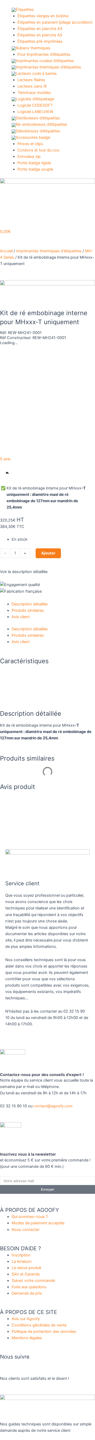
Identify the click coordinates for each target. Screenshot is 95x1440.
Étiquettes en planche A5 (39, 35)
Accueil (6, 251)
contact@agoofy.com (53, 1106)
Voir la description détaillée (24, 571)
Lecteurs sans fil (31, 86)
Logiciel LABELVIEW (35, 111)
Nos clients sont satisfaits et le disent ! (34, 1378)
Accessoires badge (33, 137)
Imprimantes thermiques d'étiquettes (49, 251)
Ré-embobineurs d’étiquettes (41, 124)
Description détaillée (30, 604)
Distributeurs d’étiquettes (38, 118)
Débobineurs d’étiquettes (38, 131)
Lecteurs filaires (31, 79)
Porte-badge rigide (34, 163)
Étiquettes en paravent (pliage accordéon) (54, 22)
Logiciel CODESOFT (35, 105)
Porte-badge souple (35, 169)
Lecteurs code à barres (36, 73)
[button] (20, 473)
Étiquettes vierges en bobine (42, 16)
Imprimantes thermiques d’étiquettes (48, 67)
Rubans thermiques (33, 48)
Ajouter (48, 553)
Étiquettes (25, 9)
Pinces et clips (30, 143)
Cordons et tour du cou (38, 150)
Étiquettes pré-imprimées (40, 41)
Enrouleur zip (29, 156)
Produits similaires (28, 610)
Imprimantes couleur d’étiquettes (45, 60)
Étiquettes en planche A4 (39, 28)
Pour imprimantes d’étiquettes (43, 54)
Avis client (21, 616)
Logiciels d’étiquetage (35, 99)
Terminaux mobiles (34, 92)
